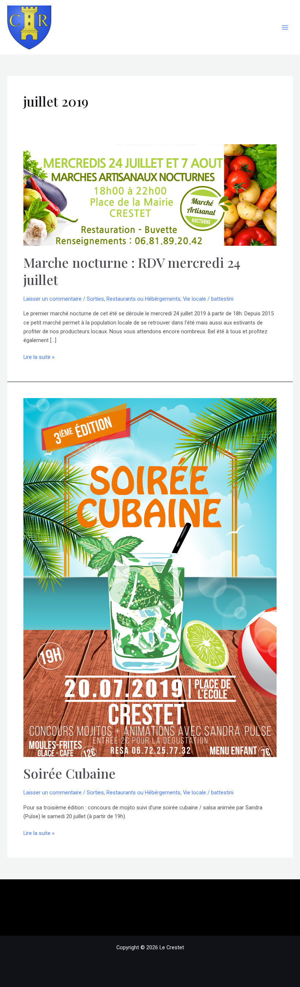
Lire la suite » (39, 357)
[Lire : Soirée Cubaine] (150, 577)
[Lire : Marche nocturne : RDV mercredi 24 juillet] (150, 194)
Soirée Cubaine (69, 773)
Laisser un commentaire (52, 299)
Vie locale (194, 299)
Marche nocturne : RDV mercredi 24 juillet (131, 270)
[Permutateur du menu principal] (285, 27)
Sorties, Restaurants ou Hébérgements (133, 299)
